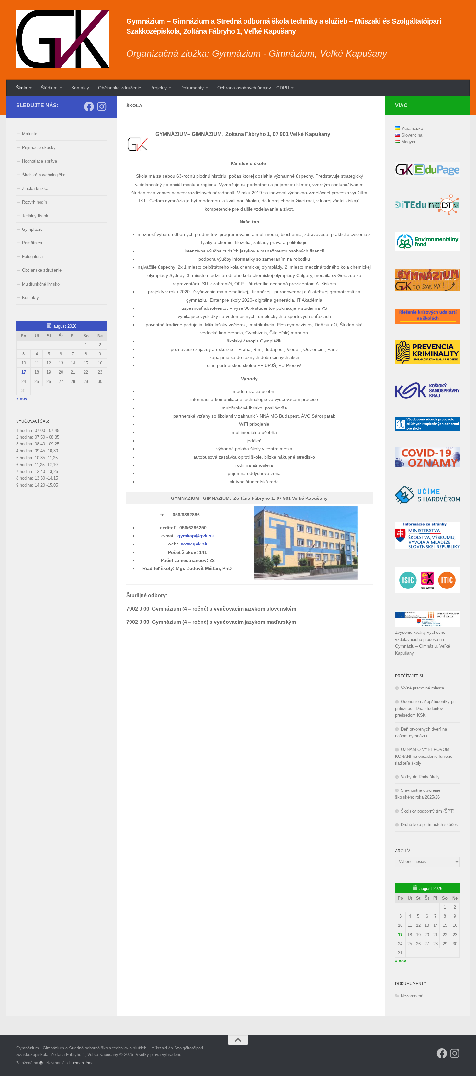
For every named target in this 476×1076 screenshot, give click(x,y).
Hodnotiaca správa (39, 161)
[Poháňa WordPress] (41, 1063)
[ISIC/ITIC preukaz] (427, 591)
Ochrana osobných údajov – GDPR (253, 87)
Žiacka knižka (35, 188)
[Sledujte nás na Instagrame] (101, 106)
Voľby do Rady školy (420, 776)
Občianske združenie (119, 87)
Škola (21, 87)
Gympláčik (32, 229)
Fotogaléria (32, 256)
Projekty (158, 87)
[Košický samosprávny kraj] (427, 397)
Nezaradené (412, 995)
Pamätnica (32, 243)
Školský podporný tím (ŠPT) (427, 811)
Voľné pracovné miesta (422, 688)
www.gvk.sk (194, 543)
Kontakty (80, 87)
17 (23, 372)
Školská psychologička (43, 175)
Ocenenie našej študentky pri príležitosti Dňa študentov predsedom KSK (425, 708)
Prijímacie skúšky (39, 147)
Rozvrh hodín (34, 202)
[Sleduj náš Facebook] (89, 106)
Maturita (29, 133)
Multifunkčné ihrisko (41, 284)
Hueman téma (81, 1063)
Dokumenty (192, 87)
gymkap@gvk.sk (195, 535)
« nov (21, 398)
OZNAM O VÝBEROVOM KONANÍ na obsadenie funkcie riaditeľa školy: (423, 756)
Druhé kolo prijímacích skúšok (429, 824)
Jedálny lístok (35, 215)
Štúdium (49, 87)
